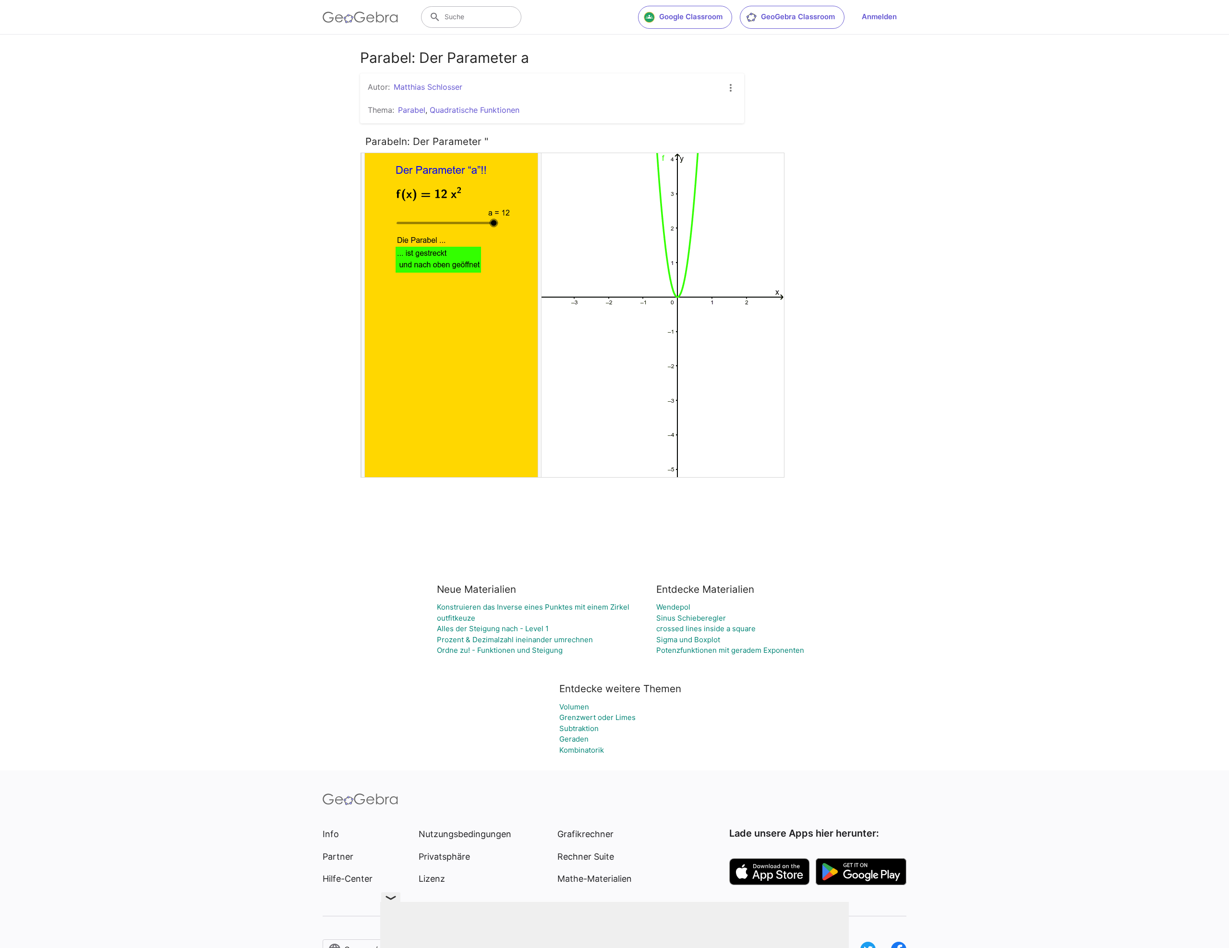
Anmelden (879, 16)
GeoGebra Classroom (798, 16)
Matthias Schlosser (428, 87)
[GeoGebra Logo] (360, 17)
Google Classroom (691, 16)
